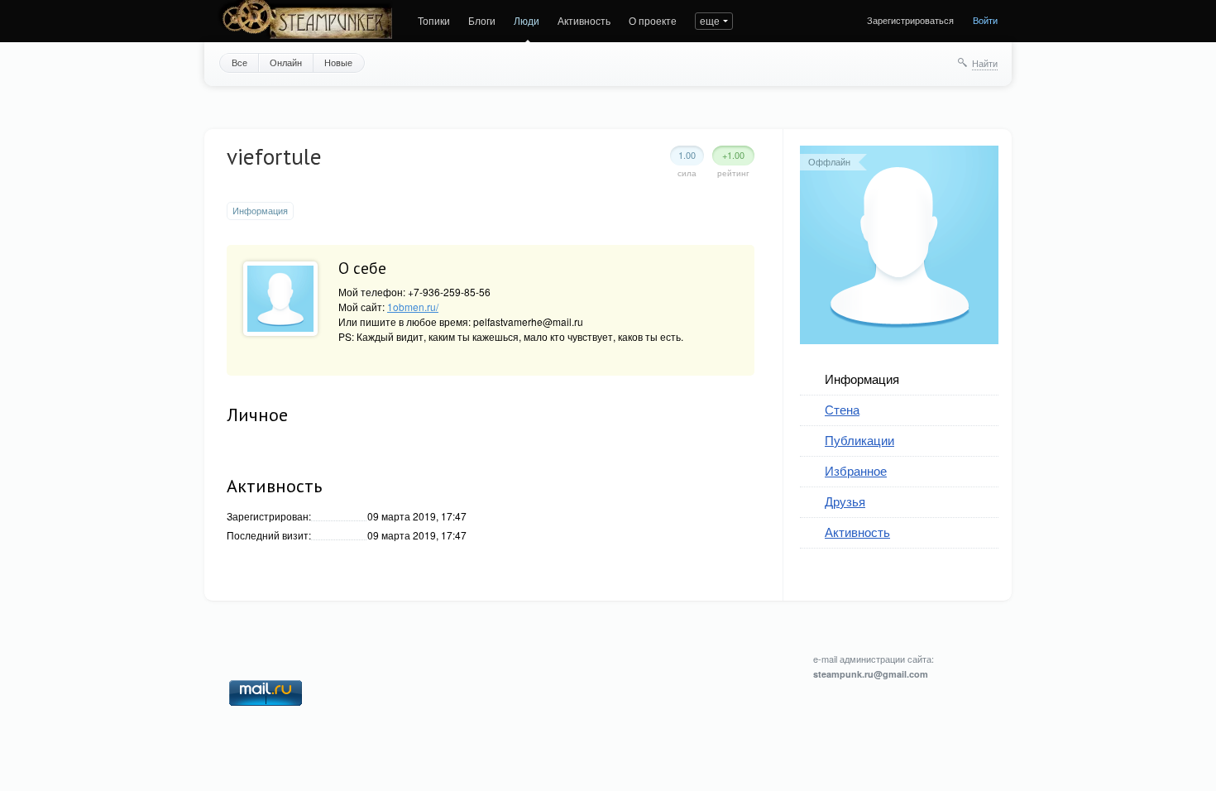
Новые (338, 62)
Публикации (859, 439)
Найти (985, 63)
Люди (526, 20)
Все (239, 62)
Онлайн (286, 62)
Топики (434, 20)
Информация (862, 378)
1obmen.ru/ (412, 307)
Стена (842, 409)
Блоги (481, 20)
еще (710, 20)
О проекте (653, 20)
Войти (985, 19)
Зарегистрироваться (910, 19)
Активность (584, 20)
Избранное (856, 470)
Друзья (845, 501)
